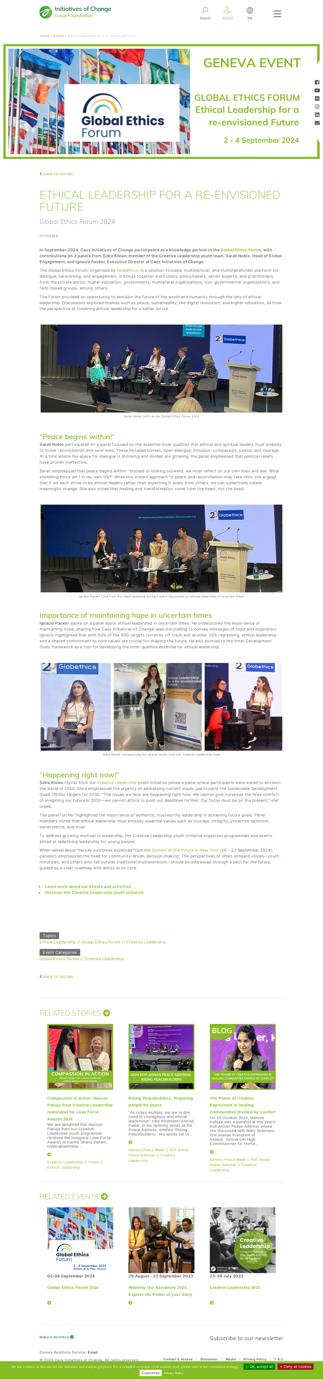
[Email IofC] (317, 123)
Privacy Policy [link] (174, 1373)
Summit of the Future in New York (185, 850)
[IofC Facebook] (317, 82)
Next (283, 1086)
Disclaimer (209, 1359)
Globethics (127, 270)
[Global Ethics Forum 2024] (80, 1240)
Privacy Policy (255, 1359)
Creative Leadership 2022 (235, 1287)
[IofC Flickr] (317, 99)
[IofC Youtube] (317, 91)
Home (44, 35)
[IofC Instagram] (317, 107)
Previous (38, 1086)
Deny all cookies (297, 1366)
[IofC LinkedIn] (317, 115)
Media (231, 1359)
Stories (58, 35)
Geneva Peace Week (146, 1150)
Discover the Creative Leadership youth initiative (94, 892)
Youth (93, 1162)
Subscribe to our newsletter (246, 1338)
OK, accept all (261, 1366)
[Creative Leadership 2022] (243, 1240)
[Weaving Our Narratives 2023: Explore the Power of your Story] (161, 1240)
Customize (151, 1373)
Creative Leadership (116, 782)
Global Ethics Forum (241, 250)
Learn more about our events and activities (88, 886)
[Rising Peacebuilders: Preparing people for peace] (161, 1057)
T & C (278, 1359)
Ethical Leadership (58, 942)
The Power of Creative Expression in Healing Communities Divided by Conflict (243, 1105)
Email (93, 1352)
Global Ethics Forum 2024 (73, 1287)
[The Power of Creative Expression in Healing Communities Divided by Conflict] (243, 1057)
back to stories (58, 173)
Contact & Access (177, 1359)
